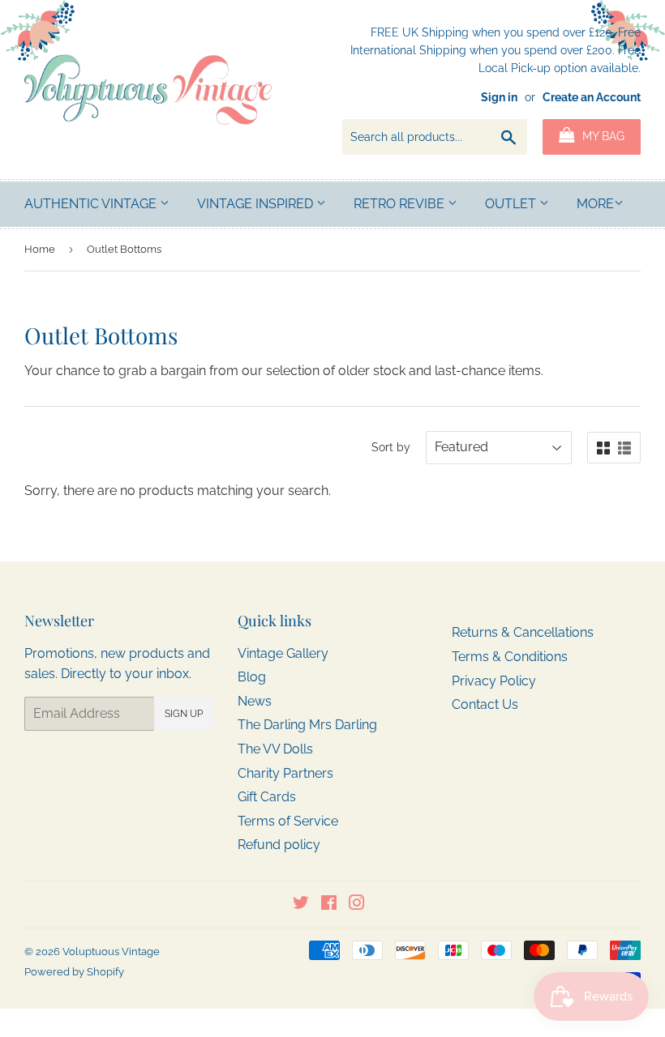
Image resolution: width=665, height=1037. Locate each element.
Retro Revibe (401, 203)
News (255, 701)
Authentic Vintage (92, 203)
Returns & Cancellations (523, 632)
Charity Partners (285, 773)
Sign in (499, 97)
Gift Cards (267, 796)
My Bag (601, 136)
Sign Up (184, 713)
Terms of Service (288, 821)
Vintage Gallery (283, 653)
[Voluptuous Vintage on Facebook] (328, 904)
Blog (252, 677)
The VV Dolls (275, 749)
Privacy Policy (494, 681)
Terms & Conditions (510, 656)
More (595, 203)
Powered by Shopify (74, 972)
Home (39, 249)
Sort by (390, 447)
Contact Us (485, 704)
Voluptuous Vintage (111, 951)
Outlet (512, 203)
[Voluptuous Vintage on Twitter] (301, 904)
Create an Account (592, 97)
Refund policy (279, 844)
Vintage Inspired (256, 203)
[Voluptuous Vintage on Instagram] (357, 904)
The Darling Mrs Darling (307, 724)
